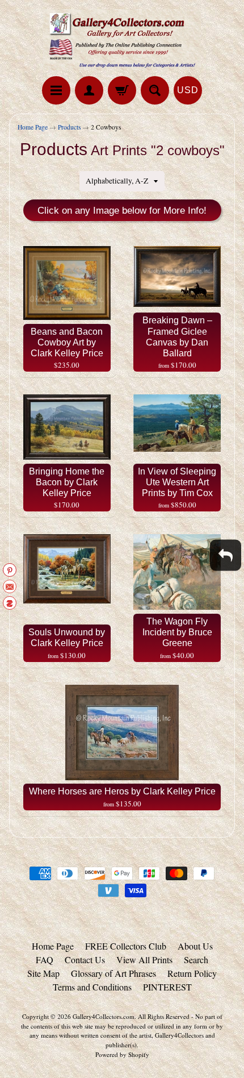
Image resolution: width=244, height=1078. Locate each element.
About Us (195, 946)
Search (196, 959)
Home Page (33, 127)
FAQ (44, 959)
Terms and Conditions (92, 987)
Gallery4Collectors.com (103, 1016)
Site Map (43, 973)
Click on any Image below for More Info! (122, 210)
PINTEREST (167, 987)
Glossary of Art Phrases (113, 973)
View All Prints (144, 959)
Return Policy (192, 973)
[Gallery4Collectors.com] (122, 39)
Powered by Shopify (122, 1054)
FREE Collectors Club (125, 946)
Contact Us (85, 959)
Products (69, 127)
